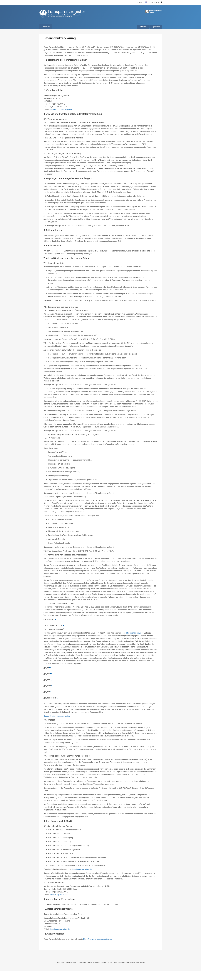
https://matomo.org (134, 633)
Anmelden (143, 27)
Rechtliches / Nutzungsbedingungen (117, 962)
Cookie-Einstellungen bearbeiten (57, 716)
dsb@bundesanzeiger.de (82, 869)
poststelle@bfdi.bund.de (59, 895)
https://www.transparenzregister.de (97, 939)
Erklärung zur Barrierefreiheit (66, 962)
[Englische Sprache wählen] (146, 2)
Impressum (82, 962)
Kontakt (139, 2)
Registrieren (155, 27)
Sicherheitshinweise (138, 962)
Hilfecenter (46, 27)
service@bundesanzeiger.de (61, 109)
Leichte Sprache (154, 2)
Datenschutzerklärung (95, 962)
